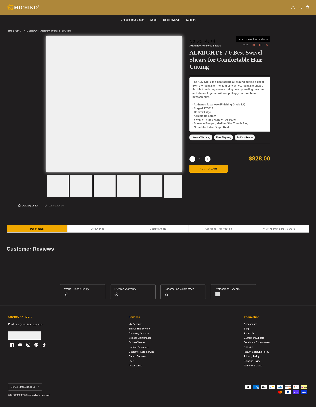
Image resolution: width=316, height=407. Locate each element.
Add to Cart (208, 168)
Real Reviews (171, 19)
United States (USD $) (23, 386)
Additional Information (218, 228)
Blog (246, 328)
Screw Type (97, 228)
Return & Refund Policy (256, 351)
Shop (153, 19)
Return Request (137, 356)
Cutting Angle (158, 228)
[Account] (292, 7)
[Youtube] (20, 345)
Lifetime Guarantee (139, 347)
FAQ (131, 361)
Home (9, 31)
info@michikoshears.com (29, 324)
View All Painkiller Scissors (279, 229)
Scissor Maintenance (140, 338)
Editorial (248, 347)
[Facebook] (12, 345)
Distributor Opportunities (257, 342)
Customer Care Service (141, 351)
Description (37, 228)
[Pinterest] (36, 345)
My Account (135, 324)
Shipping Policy (252, 361)
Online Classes (137, 342)
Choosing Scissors (139, 333)
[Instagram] (28, 345)
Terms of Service (253, 365)
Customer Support (254, 338)
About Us (249, 333)
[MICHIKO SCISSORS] (23, 7)
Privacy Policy (251, 356)
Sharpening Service (139, 328)
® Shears (24, 395)
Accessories (135, 365)
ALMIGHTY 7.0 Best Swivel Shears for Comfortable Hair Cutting (43, 31)
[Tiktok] (44, 345)
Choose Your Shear (132, 19)
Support (190, 19)
